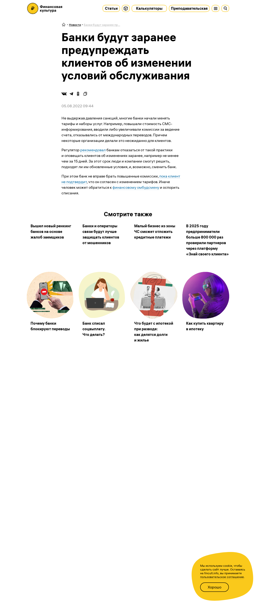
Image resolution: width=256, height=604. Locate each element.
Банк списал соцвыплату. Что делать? (93, 329)
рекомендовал (93, 150)
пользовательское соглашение (222, 577)
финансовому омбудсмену (135, 187)
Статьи (111, 8)
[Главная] (63, 25)
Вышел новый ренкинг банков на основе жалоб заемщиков (51, 231)
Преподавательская (189, 8)
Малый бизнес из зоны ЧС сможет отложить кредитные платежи (154, 231)
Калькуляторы (149, 8)
